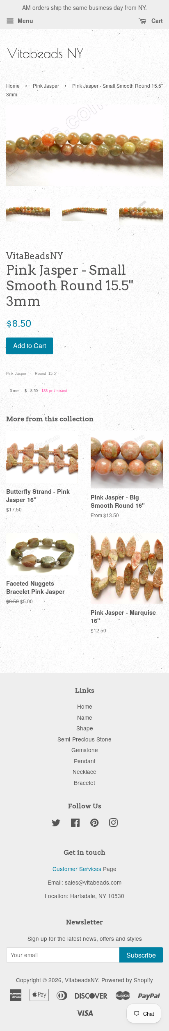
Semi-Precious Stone (84, 739)
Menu (24, 20)
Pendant (85, 761)
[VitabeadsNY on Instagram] (113, 824)
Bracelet (84, 782)
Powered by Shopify (127, 980)
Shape (84, 728)
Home (13, 85)
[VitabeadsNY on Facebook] (75, 824)
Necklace (84, 771)
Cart (156, 20)
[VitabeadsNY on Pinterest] (94, 824)
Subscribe (141, 955)
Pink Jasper (46, 85)
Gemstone (84, 750)
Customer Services (77, 868)
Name (84, 717)
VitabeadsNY (81, 980)
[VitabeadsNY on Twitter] (56, 824)
